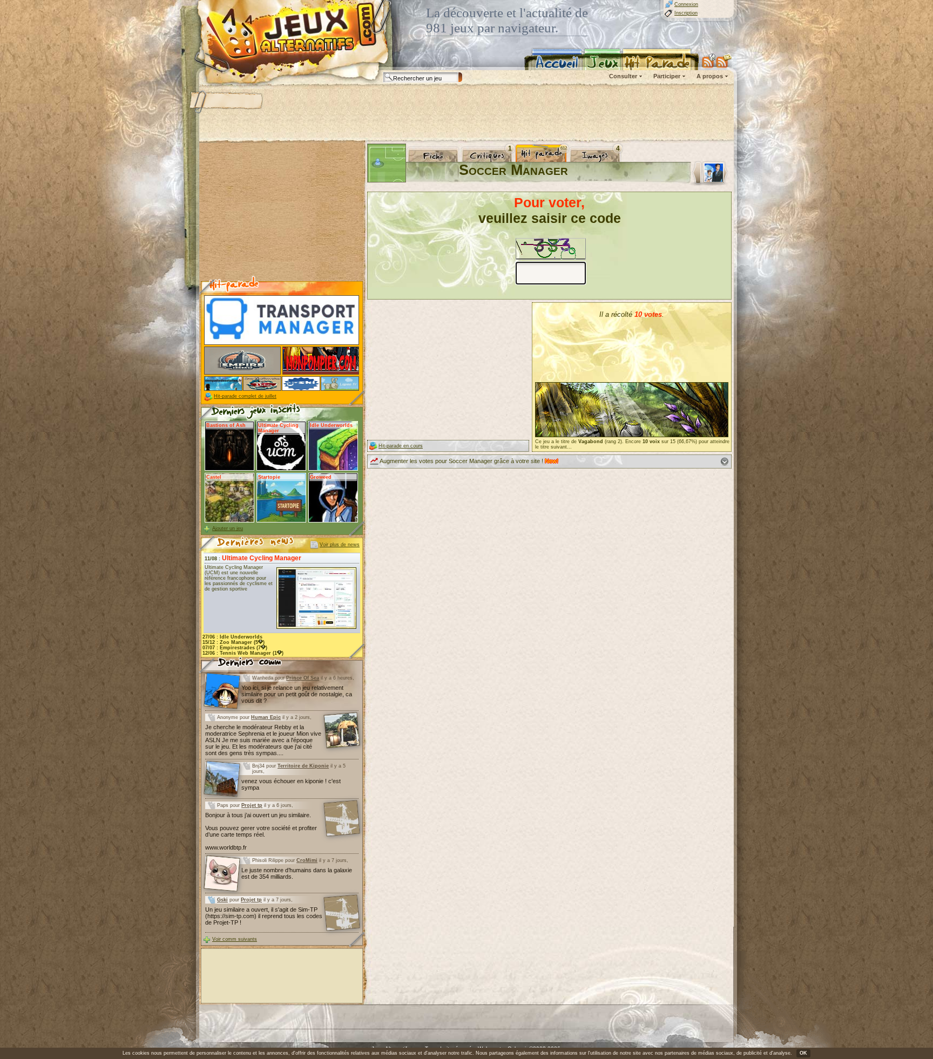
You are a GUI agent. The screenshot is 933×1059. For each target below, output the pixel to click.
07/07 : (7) (234, 647)
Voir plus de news (340, 544)
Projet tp (251, 805)
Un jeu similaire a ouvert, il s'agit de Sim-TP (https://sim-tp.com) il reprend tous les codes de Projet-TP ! (263, 916)
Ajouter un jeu (227, 528)
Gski (222, 899)
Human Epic (266, 717)
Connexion (686, 4)
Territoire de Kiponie (303, 766)
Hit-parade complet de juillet (245, 396)
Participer (666, 76)
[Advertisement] (465, 113)
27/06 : (232, 637)
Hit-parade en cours (400, 446)
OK (803, 1053)
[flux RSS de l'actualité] (724, 60)
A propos (710, 76)
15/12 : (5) (233, 642)
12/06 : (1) (242, 653)
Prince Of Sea (302, 678)
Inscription (686, 13)
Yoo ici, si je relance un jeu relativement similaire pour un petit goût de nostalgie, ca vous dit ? (296, 694)
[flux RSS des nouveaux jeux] (709, 60)
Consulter (623, 76)
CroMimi (306, 860)
